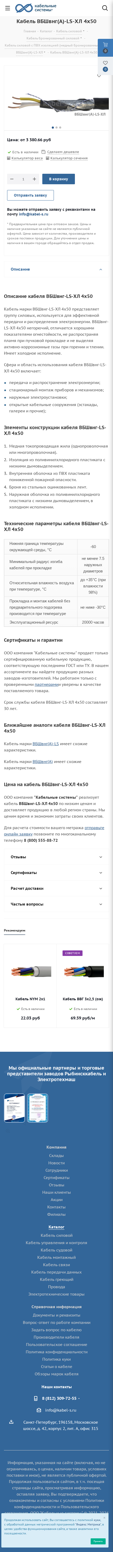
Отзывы (56, 1184)
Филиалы (56, 1214)
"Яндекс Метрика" (88, 1524)
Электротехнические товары (56, 1294)
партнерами (46, 684)
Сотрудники (56, 1170)
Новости (56, 1162)
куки (97, 1520)
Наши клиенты (56, 1192)
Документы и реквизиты (56, 1315)
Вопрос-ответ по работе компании (56, 1322)
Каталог (56, 1226)
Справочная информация (57, 1306)
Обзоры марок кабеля (57, 1373)
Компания (56, 1147)
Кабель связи (56, 1264)
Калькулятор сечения (69, 158)
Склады (56, 1155)
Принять (98, 1541)
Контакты (56, 1206)
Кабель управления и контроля (56, 1242)
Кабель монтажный (56, 1257)
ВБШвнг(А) (43, 761)
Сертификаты (57, 1177)
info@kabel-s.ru (33, 214)
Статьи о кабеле (56, 1366)
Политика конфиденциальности (57, 1351)
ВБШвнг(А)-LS (46, 743)
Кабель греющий (56, 1279)
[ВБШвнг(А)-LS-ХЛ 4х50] (56, 103)
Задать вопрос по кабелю (56, 1329)
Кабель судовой (56, 1250)
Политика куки (56, 1359)
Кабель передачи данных (56, 1272)
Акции (57, 1199)
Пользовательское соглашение (56, 1344)
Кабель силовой (57, 1235)
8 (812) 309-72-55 (59, 1398)
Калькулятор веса (27, 158)
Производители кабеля (56, 1337)
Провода (56, 1286)
